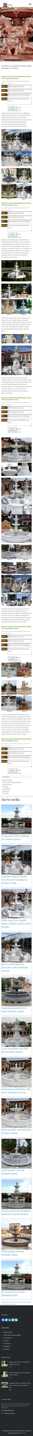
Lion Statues (6, 789)
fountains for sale (21, 1302)
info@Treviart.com (9, 1413)
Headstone (5, 791)
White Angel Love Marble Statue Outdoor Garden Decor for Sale (16, 923)
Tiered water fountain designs (11, 782)
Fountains (10, 36)
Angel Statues (6, 784)
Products (19, 33)
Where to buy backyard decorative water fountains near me (14, 967)
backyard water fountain (8, 1302)
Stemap (23, 1433)
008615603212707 (8, 1410)
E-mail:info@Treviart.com (11, 78)
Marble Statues (7, 780)
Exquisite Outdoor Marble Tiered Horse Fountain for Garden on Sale (14, 879)
